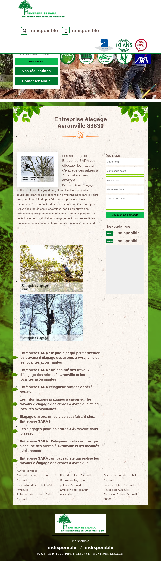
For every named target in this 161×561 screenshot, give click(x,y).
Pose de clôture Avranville (120, 485)
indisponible (43, 30)
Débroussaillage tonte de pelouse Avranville (75, 482)
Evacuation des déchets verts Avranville (35, 487)
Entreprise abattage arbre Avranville (33, 478)
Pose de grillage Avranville (76, 475)
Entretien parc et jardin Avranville (74, 492)
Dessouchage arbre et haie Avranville (120, 478)
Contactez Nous (36, 81)
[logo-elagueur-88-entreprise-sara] (41, 10)
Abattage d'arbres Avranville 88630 (121, 497)
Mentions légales (108, 553)
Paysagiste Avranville (117, 489)
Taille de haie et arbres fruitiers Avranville (36, 497)
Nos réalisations (36, 71)
